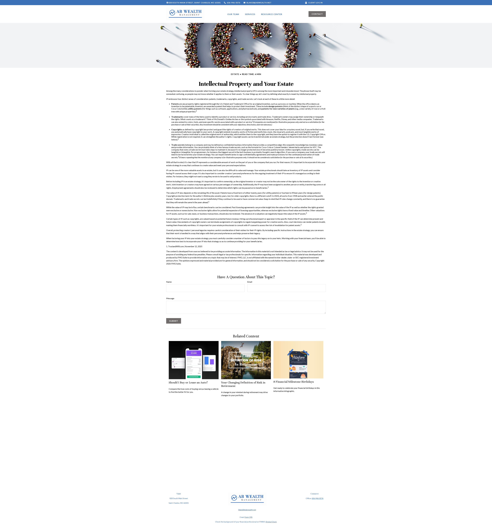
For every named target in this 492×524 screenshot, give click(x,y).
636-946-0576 (233, 3)
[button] (233, 14)
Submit (173, 321)
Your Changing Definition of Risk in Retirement (243, 384)
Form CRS (248, 517)
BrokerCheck (271, 522)
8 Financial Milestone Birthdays (293, 381)
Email (249, 282)
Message (170, 298)
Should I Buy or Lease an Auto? (188, 382)
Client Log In (315, 3)
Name (169, 282)
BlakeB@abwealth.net (259, 3)
